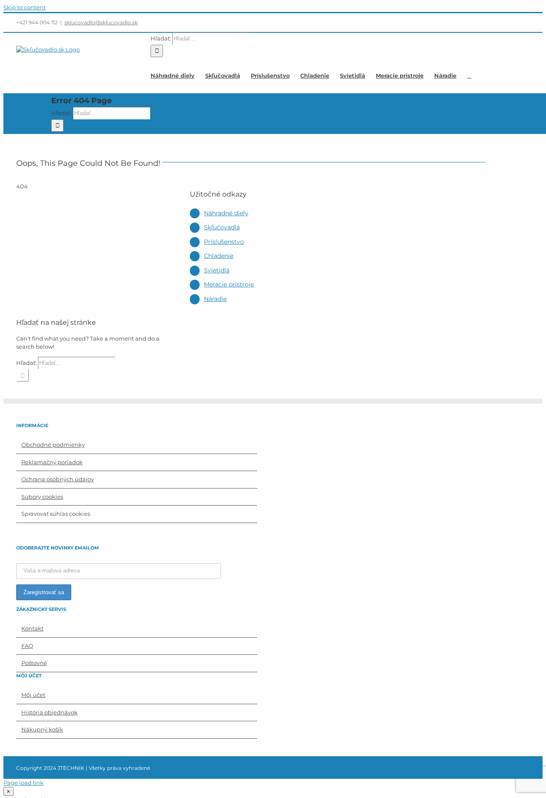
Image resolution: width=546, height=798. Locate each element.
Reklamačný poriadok (52, 462)
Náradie (215, 299)
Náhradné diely (226, 213)
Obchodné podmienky (53, 444)
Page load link (23, 782)
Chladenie (218, 256)
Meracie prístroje (229, 284)
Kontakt (32, 628)
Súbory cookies (42, 496)
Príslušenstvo (224, 242)
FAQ (27, 645)
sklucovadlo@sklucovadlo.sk (101, 22)
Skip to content (24, 7)
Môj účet (33, 694)
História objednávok (49, 712)
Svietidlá (216, 270)
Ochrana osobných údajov (57, 479)
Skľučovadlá (222, 227)
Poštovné (34, 662)
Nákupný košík (42, 729)
